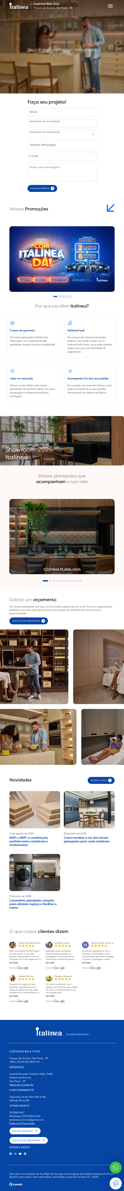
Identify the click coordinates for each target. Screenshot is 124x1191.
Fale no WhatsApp (22, 1131)
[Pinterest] (25, 1153)
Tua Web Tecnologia (51, 1173)
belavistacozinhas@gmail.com (26, 1119)
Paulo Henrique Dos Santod (32, 943)
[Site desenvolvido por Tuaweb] (16, 1184)
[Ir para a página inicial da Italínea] (18, 5)
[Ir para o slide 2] (59, 296)
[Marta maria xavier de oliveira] (95, 968)
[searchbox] (29, 124)
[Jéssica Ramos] (23, 1001)
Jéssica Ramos (25, 976)
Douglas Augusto (63, 976)
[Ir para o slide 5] (69, 296)
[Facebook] (10, 1153)
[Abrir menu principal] (110, 6)
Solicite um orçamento (26, 1140)
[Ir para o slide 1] (55, 296)
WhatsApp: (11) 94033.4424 (24, 1116)
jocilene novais (62, 943)
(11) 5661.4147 (16, 1112)
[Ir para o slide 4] (66, 296)
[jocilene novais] (59, 968)
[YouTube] (20, 1153)
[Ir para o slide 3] (63, 296)
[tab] (45, 581)
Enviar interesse (39, 188)
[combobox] (62, 123)
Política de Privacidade (22, 1123)
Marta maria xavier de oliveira (106, 943)
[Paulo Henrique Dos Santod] (23, 968)
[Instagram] (15, 1153)
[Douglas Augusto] (59, 1001)
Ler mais (13, 962)
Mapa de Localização (21, 1084)
